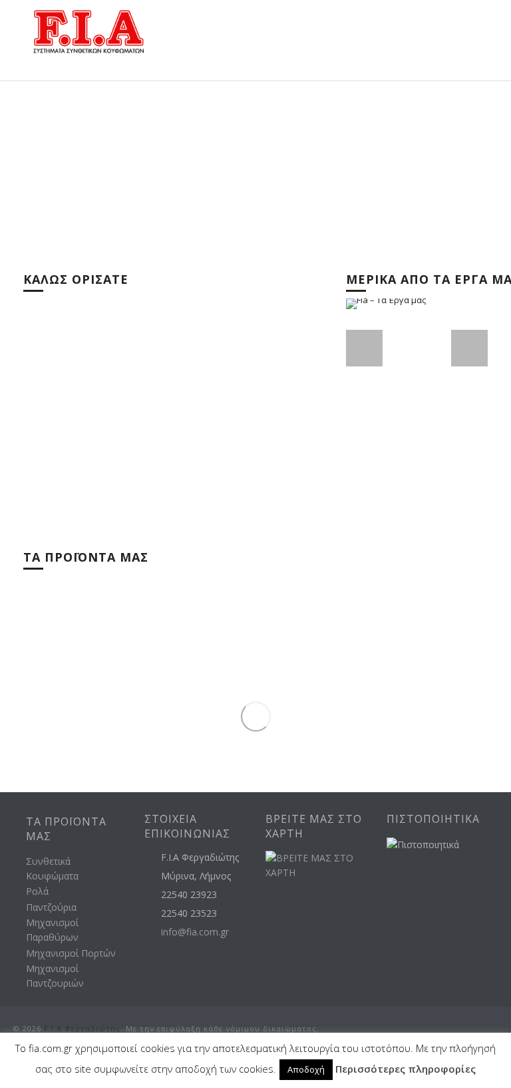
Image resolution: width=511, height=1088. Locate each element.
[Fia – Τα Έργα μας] (417, 379)
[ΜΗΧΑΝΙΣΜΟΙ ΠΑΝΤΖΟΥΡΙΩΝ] (397, 719)
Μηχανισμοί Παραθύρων (52, 929)
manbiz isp (488, 1069)
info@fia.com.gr (195, 932)
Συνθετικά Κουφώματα (52, 868)
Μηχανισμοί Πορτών (71, 953)
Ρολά (37, 891)
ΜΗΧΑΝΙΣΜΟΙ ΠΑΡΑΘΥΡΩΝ (329, 672)
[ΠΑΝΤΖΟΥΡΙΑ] (167, 654)
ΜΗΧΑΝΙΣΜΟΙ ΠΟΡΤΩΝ (91, 738)
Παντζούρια (51, 907)
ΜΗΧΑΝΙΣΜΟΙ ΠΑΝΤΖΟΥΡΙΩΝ (334, 738)
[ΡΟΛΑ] (397, 589)
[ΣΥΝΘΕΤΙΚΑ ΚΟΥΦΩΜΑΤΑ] (167, 589)
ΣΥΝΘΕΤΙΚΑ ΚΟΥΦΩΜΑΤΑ (96, 607)
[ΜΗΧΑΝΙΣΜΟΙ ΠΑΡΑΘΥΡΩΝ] (397, 654)
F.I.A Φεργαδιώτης (82, 1028)
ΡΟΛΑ (285, 607)
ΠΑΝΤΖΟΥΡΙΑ (71, 672)
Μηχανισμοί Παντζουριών (55, 975)
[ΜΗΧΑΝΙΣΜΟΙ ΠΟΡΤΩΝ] (167, 719)
